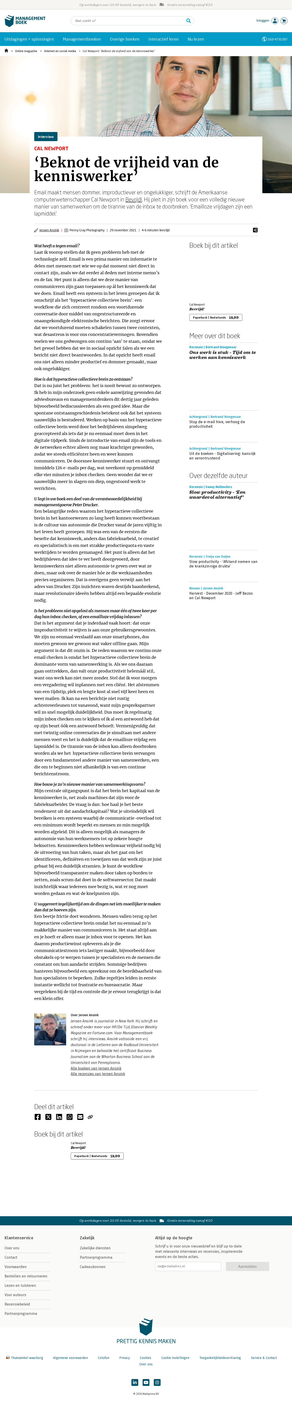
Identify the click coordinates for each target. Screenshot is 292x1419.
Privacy (124, 1358)
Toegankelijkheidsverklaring (220, 1358)
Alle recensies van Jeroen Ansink (98, 1074)
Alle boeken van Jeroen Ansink (96, 1068)
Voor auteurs (15, 1295)
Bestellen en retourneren (26, 1276)
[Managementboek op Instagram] (157, 1382)
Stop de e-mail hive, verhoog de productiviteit (217, 424)
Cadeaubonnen (93, 1267)
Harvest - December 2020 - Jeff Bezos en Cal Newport (221, 595)
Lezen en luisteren (20, 1285)
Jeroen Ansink (49, 230)
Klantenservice (19, 1237)
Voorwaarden (16, 1267)
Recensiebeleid (17, 1304)
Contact (11, 1257)
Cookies (145, 1358)
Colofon (103, 1358)
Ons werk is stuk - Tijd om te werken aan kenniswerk (222, 355)
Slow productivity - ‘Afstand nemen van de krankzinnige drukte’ (223, 563)
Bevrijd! (133, 199)
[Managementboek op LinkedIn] (134, 1382)
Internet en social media (60, 51)
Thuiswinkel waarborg (27, 1358)
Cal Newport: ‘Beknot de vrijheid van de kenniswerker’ (119, 51)
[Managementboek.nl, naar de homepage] (25, 26)
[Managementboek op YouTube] (146, 1382)
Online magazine (26, 51)
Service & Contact (264, 1358)
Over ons (12, 1248)
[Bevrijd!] (205, 275)
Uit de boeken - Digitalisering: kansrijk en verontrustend (222, 455)
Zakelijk (87, 1237)
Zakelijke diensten (95, 1248)
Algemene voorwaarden (70, 1358)
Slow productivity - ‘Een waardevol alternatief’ (217, 495)
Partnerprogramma (21, 1313)
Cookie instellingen (175, 1358)
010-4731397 (277, 39)
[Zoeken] (188, 20)
